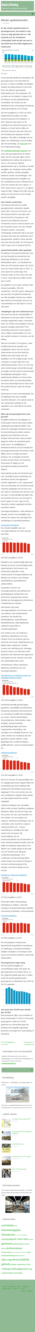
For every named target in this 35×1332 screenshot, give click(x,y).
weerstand (18, 1273)
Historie (15, 1288)
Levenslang (16, 1252)
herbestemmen (14, 1248)
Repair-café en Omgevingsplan (19, 1169)
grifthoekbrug (18, 1244)
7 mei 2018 (6, 23)
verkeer (28, 1264)
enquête (30, 1239)
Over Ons (21, 1288)
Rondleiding (11, 1286)
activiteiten (7, 1225)
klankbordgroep (7, 1252)
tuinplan (13, 1264)
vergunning (21, 1264)
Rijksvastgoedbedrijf (10, 1259)
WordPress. (30, 1291)
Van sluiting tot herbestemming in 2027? (21, 1119)
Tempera (23, 1291)
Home (4, 1286)
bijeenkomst (8, 1234)
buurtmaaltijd (7, 1239)
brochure (24, 1235)
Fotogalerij (26, 1286)
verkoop (5, 1268)
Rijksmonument (20, 1255)
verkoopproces (19, 1268)
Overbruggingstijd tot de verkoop (8, 1043)
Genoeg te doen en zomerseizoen (29, 1043)
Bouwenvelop (18, 1235)
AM (15, 1225)
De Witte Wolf (21, 1239)
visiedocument (7, 1273)
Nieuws (19, 1286)
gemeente (6, 1243)
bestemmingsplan (11, 1229)
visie (30, 1269)
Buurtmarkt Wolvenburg (17, 1144)
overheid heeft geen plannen (16, 151)
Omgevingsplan (23, 1252)
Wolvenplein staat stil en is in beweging (21, 1156)
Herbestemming (7, 1288)
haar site (23, 144)
